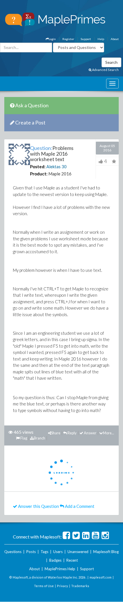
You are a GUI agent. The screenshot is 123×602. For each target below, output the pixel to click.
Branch (39, 438)
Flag (23, 438)
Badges (55, 560)
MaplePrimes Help (60, 569)
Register (68, 39)
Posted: (37, 166)
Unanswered (78, 551)
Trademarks (80, 586)
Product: (38, 173)
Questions (12, 551)
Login (52, 39)
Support (86, 39)
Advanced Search (105, 70)
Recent (72, 560)
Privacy (62, 586)
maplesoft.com (101, 577)
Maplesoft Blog (106, 551)
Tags (44, 551)
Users (58, 551)
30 (64, 166)
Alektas (53, 166)
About (115, 39)
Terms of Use (44, 586)
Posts (31, 551)
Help (101, 39)
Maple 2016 (60, 173)
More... (108, 433)
